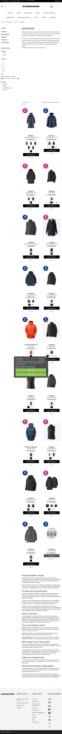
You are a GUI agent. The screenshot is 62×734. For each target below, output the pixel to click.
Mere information (20, 366)
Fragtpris (34, 707)
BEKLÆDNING (28, 13)
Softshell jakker (5, 34)
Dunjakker (4, 31)
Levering (34, 699)
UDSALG (19, 13)
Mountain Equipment (7, 88)
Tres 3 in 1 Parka (51, 498)
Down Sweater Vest (51, 447)
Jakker (3, 28)
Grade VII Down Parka (31, 498)
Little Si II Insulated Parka (52, 243)
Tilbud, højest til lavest (54, 102)
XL (3, 66)
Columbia (5, 84)
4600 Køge (19, 707)
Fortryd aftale (35, 722)
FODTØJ (37, 13)
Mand (4, 55)
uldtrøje (24, 661)
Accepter (31, 374)
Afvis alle (31, 370)
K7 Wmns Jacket (31, 447)
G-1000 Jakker (5, 42)
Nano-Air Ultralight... (52, 396)
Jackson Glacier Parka (31, 192)
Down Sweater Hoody (51, 294)
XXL (4, 70)
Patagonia (5, 89)
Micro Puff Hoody (51, 550)
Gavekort (10, 13)
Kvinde (4, 53)
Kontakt (34, 715)
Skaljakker (4, 37)
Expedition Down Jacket (51, 136)
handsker (37, 661)
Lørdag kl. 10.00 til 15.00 (22, 703)
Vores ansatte (35, 710)
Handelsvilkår (35, 701)
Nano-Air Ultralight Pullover (31, 243)
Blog (33, 719)
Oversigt (34, 717)
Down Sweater (51, 192)
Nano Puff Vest (31, 396)
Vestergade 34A (16, 2)
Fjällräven (5, 86)
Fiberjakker (4, 39)
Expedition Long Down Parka (31, 136)
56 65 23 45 (6, 2)
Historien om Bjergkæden (38, 712)
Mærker (44, 17)
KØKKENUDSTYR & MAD (24, 17)
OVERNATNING (10, 17)
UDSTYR (36, 17)
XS (3, 68)
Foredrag (53, 17)
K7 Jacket (31, 345)
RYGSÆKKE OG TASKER (49, 13)
